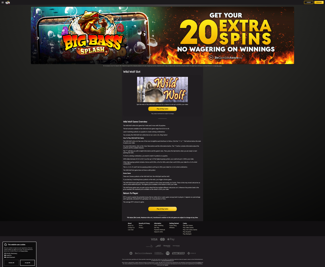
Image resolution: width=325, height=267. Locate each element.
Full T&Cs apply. (218, 65)
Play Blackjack (187, 234)
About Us (130, 225)
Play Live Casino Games (190, 230)
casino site (156, 135)
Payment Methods (159, 230)
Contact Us (131, 227)
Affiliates (172, 227)
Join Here (319, 2)
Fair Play (156, 227)
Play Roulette (187, 232)
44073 (166, 265)
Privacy (141, 227)
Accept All (27, 262)
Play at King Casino (162, 109)
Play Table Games (188, 227)
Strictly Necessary (11, 253)
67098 (199, 262)
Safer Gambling (158, 225)
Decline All (11, 262)
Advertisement (10, 257)
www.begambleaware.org (168, 260)
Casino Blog (172, 225)
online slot (135, 141)
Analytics (9, 255)
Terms (140, 225)
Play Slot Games (188, 225)
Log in (309, 2)
